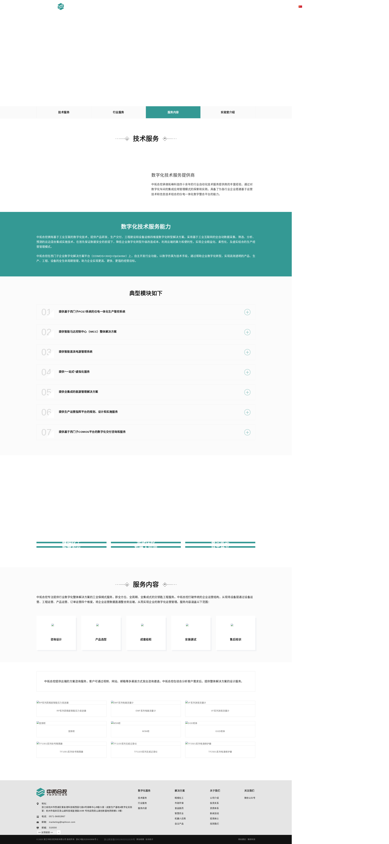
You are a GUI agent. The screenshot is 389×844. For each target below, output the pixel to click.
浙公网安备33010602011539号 (119, 839)
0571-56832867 (57, 816)
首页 (236, 6)
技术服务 (63, 112)
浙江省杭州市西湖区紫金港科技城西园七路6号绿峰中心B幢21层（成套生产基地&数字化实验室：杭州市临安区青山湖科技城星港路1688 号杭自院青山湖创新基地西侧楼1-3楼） (87, 809)
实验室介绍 (228, 112)
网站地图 (140, 839)
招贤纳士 (214, 818)
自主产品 (179, 824)
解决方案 (269, 6)
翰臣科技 (251, 839)
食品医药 (179, 808)
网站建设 (242, 839)
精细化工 (179, 798)
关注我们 (249, 791)
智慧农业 (179, 813)
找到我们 (214, 824)
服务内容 (173, 112)
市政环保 (179, 803)
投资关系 (214, 803)
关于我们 (285, 6)
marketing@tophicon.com (62, 822)
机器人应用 (180, 818)
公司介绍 (214, 798)
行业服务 (118, 112)
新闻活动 (214, 813)
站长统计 (149, 839)
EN (312, 6)
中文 (306, 6)
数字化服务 (251, 6)
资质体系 (214, 808)
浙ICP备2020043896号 (86, 839)
